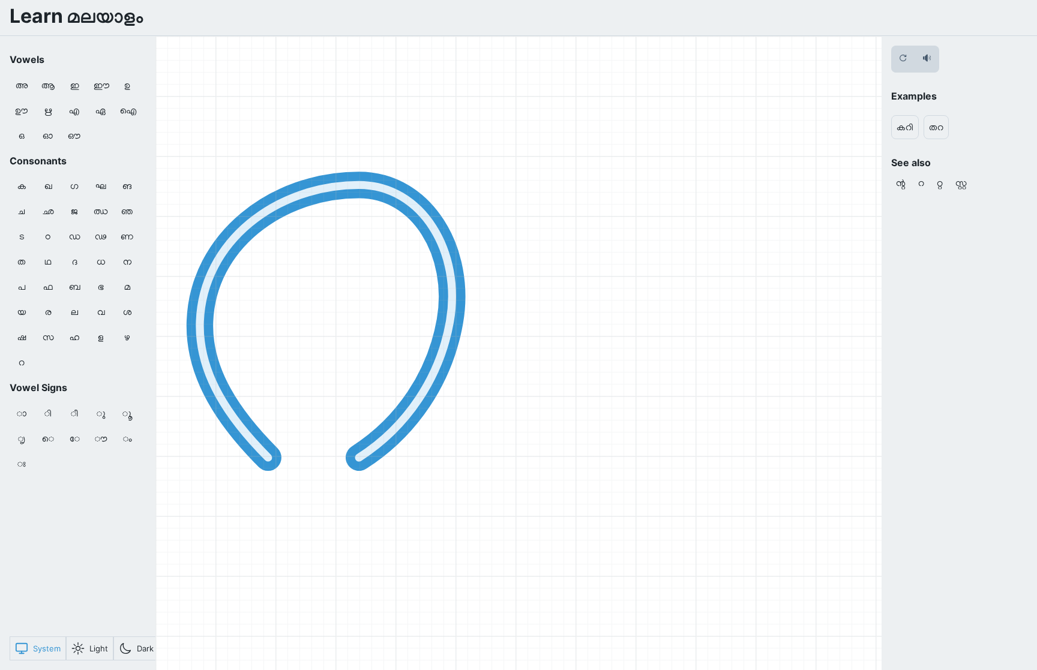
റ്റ (940, 182)
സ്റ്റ (961, 182)
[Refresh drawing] (903, 59)
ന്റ (901, 182)
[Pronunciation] (927, 59)
